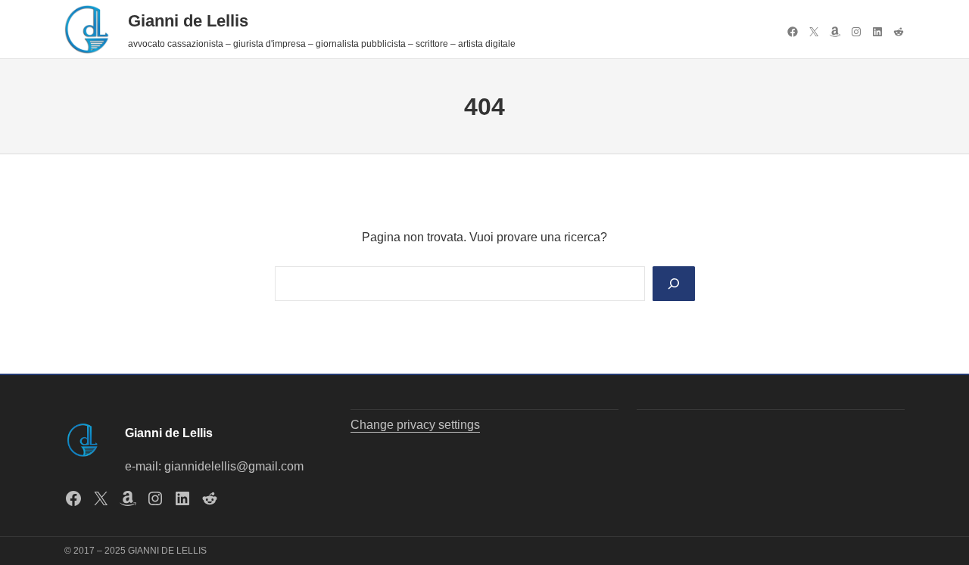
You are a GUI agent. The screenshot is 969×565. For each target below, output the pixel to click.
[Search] (674, 283)
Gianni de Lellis (188, 20)
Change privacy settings (415, 424)
